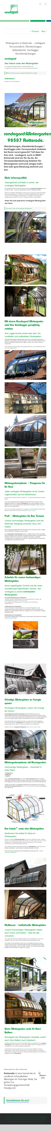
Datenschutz (31, 1121)
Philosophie (21, 1121)
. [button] (14, 155)
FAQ (38, 1121)
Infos (43, 1121)
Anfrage (43, 1117)
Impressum (28, 1117)
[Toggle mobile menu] (45, 4)
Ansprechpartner (24, 1119)
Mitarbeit (36, 1117)
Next (43, 31)
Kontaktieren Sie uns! (17, 1100)
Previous (35, 31)
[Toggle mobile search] (40, 4)
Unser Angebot (12, 1119)
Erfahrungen (36, 1119)
